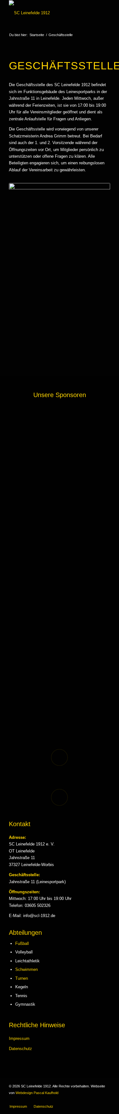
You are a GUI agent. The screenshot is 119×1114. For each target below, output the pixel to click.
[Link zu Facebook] (96, 1100)
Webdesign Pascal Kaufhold (37, 1093)
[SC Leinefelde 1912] (49, 13)
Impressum (19, 1038)
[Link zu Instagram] (105, 1100)
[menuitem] (18, 1106)
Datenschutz (20, 1048)
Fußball (22, 943)
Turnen (21, 978)
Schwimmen (26, 969)
